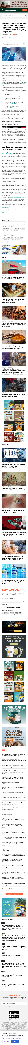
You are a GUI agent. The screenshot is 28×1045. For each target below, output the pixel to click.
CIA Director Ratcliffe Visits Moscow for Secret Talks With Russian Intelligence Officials (13, 754)
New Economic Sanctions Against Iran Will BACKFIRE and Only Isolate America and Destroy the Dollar (13, 984)
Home (3, 21)
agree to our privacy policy (14, 1038)
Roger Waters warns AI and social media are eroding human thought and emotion (12, 766)
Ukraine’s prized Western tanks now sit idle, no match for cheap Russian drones (13, 803)
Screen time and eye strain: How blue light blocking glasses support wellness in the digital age (13, 878)
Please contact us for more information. (10, 614)
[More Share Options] (10, 37)
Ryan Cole (5, 235)
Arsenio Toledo (10, 321)
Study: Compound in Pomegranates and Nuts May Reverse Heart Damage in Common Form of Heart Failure (13, 872)
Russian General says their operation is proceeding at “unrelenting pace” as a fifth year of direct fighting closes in (14, 761)
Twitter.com (4, 212)
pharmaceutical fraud (13, 42)
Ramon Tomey (10, 275)
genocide (16, 41)
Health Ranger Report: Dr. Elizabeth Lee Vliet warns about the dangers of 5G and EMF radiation (14, 534)
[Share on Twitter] (7, 37)
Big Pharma (22, 39)
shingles (5, 43)
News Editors (10, 367)
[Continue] (25, 1003)
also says (12, 122)
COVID (3, 41)
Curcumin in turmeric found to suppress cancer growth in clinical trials (14, 347)
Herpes (19, 41)
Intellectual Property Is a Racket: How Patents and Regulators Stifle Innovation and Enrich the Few (13, 832)
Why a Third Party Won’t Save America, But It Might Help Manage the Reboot (13, 889)
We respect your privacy (14, 1006)
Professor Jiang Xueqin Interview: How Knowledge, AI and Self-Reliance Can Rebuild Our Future (12, 975)
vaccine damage (20, 43)
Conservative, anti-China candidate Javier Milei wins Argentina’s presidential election (13, 300)
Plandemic (20, 42)
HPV (24, 41)
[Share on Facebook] (5, 37)
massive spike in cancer (7, 153)
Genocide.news (5, 207)
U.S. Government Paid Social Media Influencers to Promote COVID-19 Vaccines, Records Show (14, 838)
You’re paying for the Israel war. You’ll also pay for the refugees (13, 395)
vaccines (16, 44)
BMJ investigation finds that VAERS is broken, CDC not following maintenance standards (13, 466)
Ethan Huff (9, 34)
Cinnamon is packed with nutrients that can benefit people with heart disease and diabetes (14, 324)
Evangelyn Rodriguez (11, 345)
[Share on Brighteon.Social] (3, 37)
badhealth (6, 39)
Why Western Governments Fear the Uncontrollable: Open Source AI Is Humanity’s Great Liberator (13, 819)
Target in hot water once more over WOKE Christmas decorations (13, 278)
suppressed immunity (12, 43)
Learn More (6, 1041)
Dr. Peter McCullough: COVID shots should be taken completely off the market (13, 581)
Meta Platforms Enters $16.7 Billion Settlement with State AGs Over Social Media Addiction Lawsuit (13, 772)
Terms (11, 1023)
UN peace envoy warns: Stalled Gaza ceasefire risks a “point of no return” (13, 808)
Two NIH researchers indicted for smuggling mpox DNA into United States (12, 793)
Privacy (7, 1023)
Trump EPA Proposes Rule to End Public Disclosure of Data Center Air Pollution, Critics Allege (13, 826)
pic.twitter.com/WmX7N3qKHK (11, 103)
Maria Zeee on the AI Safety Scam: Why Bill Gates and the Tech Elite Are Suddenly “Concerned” (12, 860)
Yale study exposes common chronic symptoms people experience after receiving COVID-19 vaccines (13, 558)
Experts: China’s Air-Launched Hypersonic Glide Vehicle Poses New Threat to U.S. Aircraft (13, 798)
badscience (17, 39)
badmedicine (11, 39)
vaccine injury (11, 44)
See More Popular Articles (14, 894)
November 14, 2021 (9, 107)
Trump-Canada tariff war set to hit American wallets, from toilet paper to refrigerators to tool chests (13, 844)
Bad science (8, 21)
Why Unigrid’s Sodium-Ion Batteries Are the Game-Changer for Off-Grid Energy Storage (12, 778)
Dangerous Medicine (9, 41)
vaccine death (4, 44)
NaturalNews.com (6, 215)
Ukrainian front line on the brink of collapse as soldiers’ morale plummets (13, 489)
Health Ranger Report (7, 920)
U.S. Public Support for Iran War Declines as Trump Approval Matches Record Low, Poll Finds (13, 854)
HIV (22, 41)
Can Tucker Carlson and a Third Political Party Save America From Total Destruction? (14, 956)
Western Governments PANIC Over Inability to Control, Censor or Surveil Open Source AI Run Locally (14, 948)
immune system (5, 42)
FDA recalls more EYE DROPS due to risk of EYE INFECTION (13, 511)
